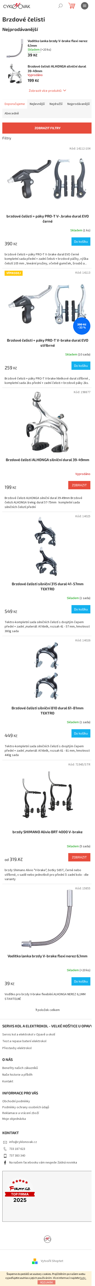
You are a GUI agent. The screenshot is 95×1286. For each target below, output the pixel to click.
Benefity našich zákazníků (20, 1068)
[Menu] (84, 5)
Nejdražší (56, 104)
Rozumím (46, 1282)
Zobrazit (79, 485)
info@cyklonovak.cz (23, 1142)
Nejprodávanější (78, 104)
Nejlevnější (37, 104)
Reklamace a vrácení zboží (20, 1113)
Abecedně (12, 113)
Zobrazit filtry (48, 128)
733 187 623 (17, 1149)
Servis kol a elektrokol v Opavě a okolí (28, 1034)
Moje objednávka (14, 1119)
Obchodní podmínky (16, 1101)
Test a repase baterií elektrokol (24, 1041)
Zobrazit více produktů (45, 90)
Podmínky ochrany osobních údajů (25, 1107)
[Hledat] (60, 5)
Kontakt (7, 1081)
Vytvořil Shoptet (52, 1261)
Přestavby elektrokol (17, 1048)
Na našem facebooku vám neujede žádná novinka (43, 1162)
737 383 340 (17, 1155)
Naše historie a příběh (17, 1075)
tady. (83, 1278)
